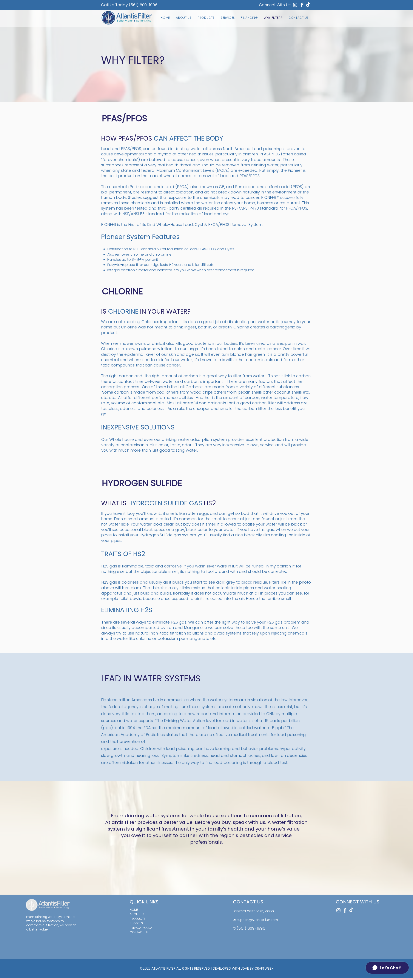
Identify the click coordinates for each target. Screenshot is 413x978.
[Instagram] (295, 5)
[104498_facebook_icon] (301, 5)
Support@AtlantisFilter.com (257, 920)
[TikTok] (308, 5)
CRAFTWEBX (263, 968)
